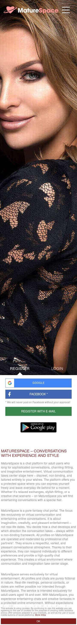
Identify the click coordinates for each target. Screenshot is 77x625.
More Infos (40, 614)
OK (38, 621)
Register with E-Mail (38, 411)
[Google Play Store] (38, 427)
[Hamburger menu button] (66, 10)
